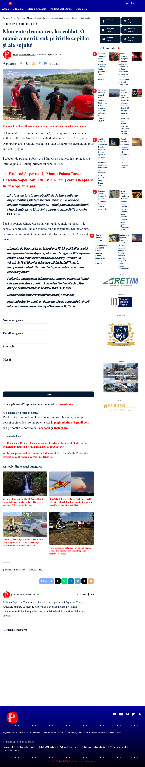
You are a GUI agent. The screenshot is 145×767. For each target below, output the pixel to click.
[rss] (131, 39)
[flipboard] (133, 714)
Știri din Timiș (28, 23)
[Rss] (140, 714)
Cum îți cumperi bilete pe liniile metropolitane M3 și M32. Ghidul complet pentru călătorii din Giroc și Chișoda (101, 248)
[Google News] (121, 714)
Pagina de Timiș (63, 761)
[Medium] (110, 39)
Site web (8, 346)
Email (13, 333)
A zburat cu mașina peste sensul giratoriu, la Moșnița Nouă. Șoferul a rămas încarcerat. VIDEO (102, 66)
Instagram (61, 427)
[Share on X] (27, 64)
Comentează (64, 404)
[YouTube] (92, 595)
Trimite (48, 394)
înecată (32, 570)
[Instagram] (110, 30)
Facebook (43, 427)
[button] (5, 3)
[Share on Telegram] (78, 581)
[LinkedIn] (131, 30)
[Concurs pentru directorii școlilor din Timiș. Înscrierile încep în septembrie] (114, 194)
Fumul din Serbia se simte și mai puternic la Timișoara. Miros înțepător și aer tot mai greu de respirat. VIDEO (102, 105)
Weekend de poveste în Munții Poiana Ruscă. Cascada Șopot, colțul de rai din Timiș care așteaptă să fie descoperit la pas (48, 179)
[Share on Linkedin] (71, 581)
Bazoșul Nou (19, 570)
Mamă (41, 570)
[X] (131, 21)
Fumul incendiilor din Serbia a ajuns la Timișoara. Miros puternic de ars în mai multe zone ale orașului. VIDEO (125, 153)
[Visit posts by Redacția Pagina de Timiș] (7, 54)
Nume (13, 320)
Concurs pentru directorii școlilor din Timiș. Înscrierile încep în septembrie (102, 199)
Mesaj (7, 359)
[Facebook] (88, 595)
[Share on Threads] (84, 581)
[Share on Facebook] (21, 64)
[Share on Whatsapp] (64, 581)
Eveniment (10, 23)
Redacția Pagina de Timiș (24, 54)
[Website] (84, 595)
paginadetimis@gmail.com (71, 422)
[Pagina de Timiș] (10, 3)
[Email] (33, 64)
